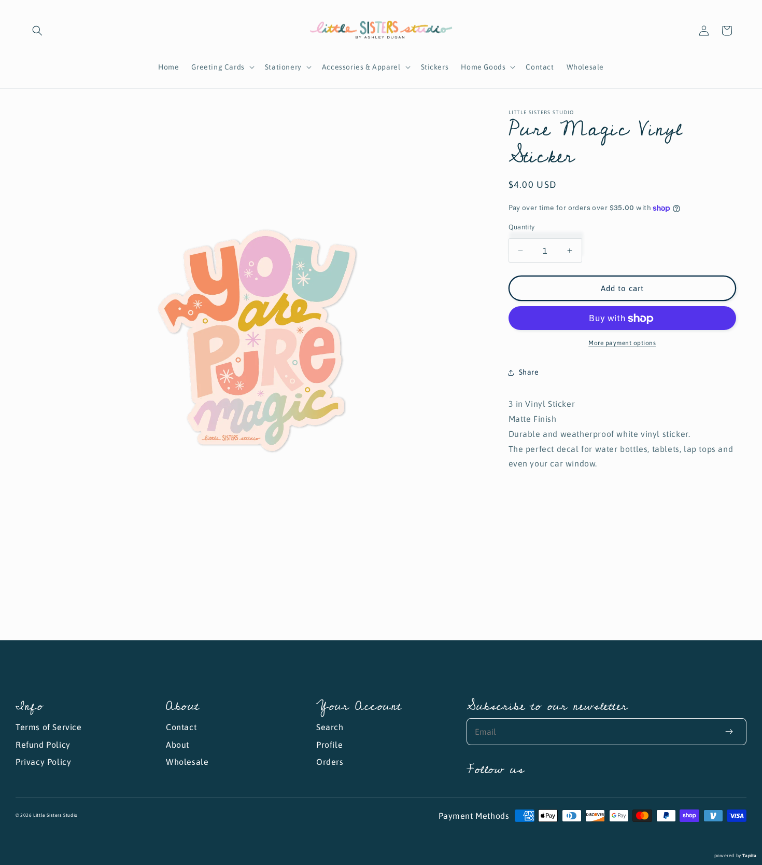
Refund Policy (43, 744)
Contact (181, 727)
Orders (330, 761)
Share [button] (529, 372)
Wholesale (187, 761)
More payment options (622, 343)
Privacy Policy (43, 761)
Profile (329, 744)
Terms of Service (49, 727)
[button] (37, 30)
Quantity (522, 227)
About (177, 744)
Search (330, 727)
